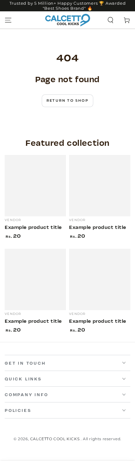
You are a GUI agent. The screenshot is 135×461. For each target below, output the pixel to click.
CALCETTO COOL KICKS (55, 438)
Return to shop (67, 100)
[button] (110, 20)
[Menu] (8, 20)
